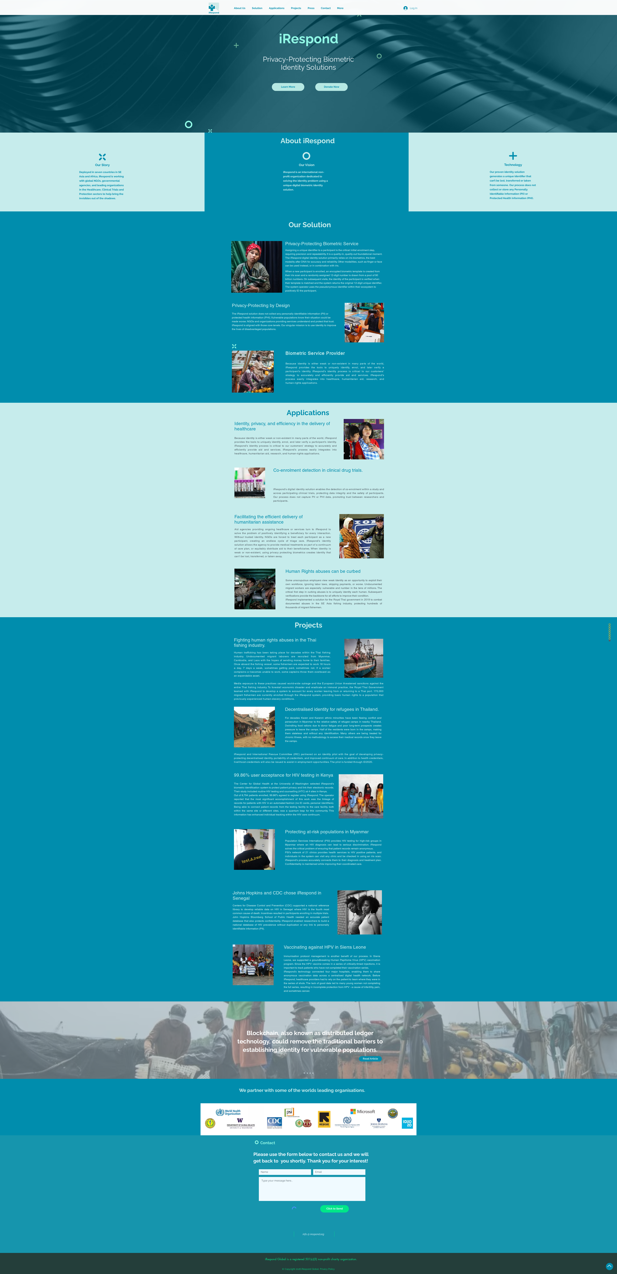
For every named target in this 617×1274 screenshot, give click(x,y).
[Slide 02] (307, 1073)
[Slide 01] (304, 1073)
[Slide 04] (312, 1073)
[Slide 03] (310, 1073)
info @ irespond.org (313, 1234)
